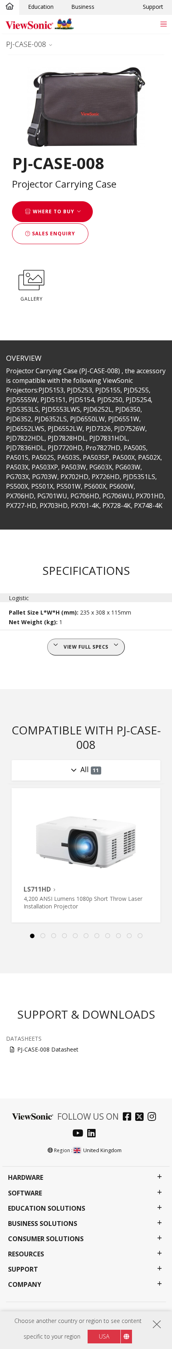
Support (153, 6)
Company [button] (24, 1284)
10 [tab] (129, 936)
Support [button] (23, 1269)
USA (104, 1336)
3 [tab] (54, 936)
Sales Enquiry (52, 233)
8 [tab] (108, 936)
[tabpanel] (86, 855)
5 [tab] (75, 936)
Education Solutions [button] (46, 1208)
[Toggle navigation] (163, 24)
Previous (10, 856)
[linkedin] (93, 1134)
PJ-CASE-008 (26, 44)
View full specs (86, 646)
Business (82, 6)
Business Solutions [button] (42, 1224)
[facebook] (129, 1117)
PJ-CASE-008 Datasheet (47, 1049)
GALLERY (31, 298)
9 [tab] (118, 936)
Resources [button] (26, 1254)
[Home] (9, 7)
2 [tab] (43, 936)
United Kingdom (102, 1150)
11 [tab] (140, 936)
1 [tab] (32, 936)
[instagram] (154, 1117)
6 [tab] (86, 936)
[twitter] (141, 1117)
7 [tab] (97, 936)
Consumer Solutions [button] (46, 1239)
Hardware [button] (25, 1177)
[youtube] (79, 1134)
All (89, 769)
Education (41, 6)
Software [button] (25, 1193)
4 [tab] (64, 936)
